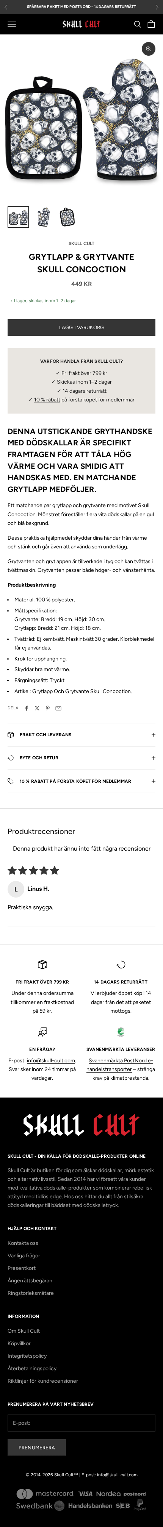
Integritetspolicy (27, 1356)
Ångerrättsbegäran (30, 1280)
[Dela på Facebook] (27, 708)
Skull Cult (81, 243)
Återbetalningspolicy (32, 1368)
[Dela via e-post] (58, 708)
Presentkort (22, 1268)
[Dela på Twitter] (37, 708)
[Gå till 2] (42, 217)
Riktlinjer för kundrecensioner (43, 1381)
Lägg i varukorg (81, 327)
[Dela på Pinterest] (48, 708)
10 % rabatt (47, 400)
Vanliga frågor (24, 1255)
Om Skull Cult (24, 1331)
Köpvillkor (19, 1343)
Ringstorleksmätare (31, 1293)
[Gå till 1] (18, 217)
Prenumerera (37, 1447)
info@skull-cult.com (51, 1060)
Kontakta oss (23, 1243)
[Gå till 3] (66, 217)
